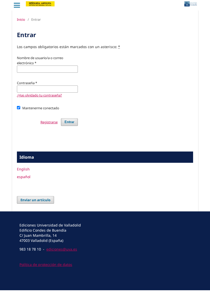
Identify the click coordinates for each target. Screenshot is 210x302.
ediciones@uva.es (61, 249)
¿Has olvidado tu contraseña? (39, 95)
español (23, 176)
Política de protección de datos (45, 264)
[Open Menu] (17, 5)
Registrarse (49, 122)
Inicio (21, 19)
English (23, 169)
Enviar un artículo (35, 200)
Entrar (69, 122)
